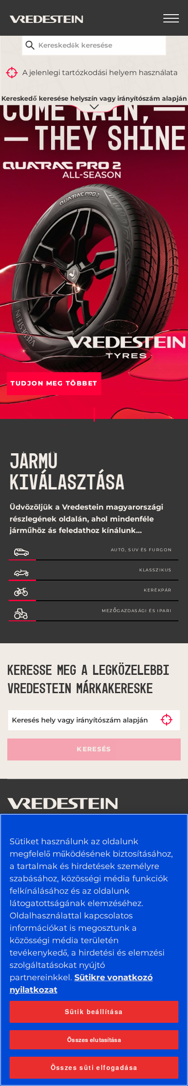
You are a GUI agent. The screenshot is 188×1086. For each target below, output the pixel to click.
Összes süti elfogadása (94, 1067)
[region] (94, 950)
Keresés (94, 749)
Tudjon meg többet (54, 383)
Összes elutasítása (93, 1039)
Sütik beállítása (94, 1011)
